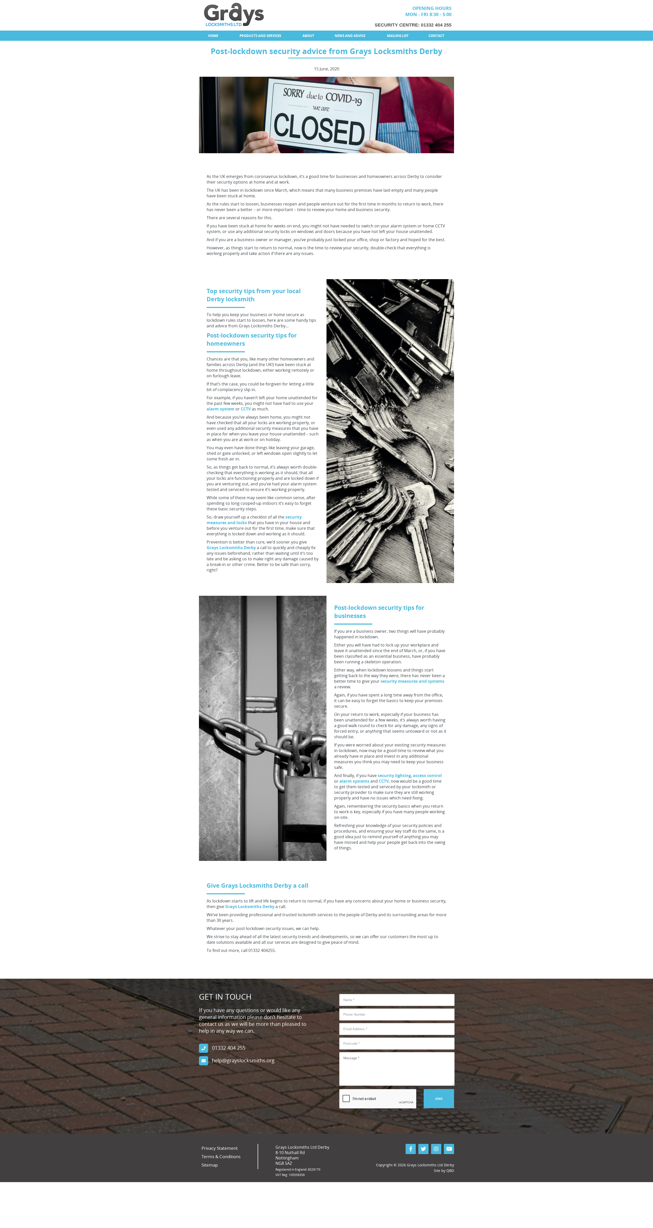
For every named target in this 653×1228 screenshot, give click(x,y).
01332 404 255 (436, 25)
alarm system (220, 409)
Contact (436, 35)
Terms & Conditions (221, 1156)
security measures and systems (412, 681)
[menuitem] (213, 36)
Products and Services (260, 35)
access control (427, 775)
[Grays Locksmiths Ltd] (234, 14)
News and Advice (350, 35)
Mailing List (398, 35)
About (308, 35)
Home (213, 35)
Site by (444, 1170)
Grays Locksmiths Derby (231, 547)
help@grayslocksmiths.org (243, 1060)
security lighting (394, 775)
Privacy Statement (220, 1148)
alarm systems (354, 781)
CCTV (246, 409)
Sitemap (210, 1165)
